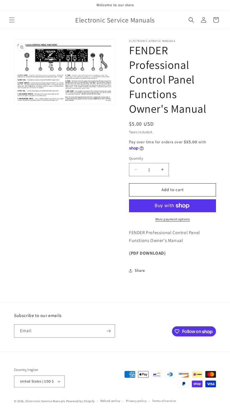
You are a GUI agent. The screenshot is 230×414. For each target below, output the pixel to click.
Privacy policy (136, 401)
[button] (12, 20)
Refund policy (110, 401)
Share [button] (140, 270)
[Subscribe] (108, 331)
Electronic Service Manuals (45, 401)
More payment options (172, 219)
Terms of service (164, 401)
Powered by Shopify (80, 401)
